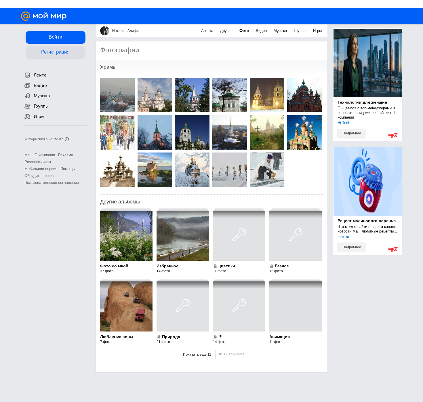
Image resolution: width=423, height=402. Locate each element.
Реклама (65, 155)
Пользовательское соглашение (51, 182)
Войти (55, 37)
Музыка (281, 30)
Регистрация (55, 52)
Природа (171, 336)
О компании (45, 155)
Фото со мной (114, 266)
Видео (262, 30)
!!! (220, 336)
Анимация (279, 336)
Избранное (167, 266)
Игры (317, 30)
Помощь (67, 169)
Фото (244, 30)
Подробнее (351, 133)
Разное (282, 266)
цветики (226, 266)
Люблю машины (116, 336)
